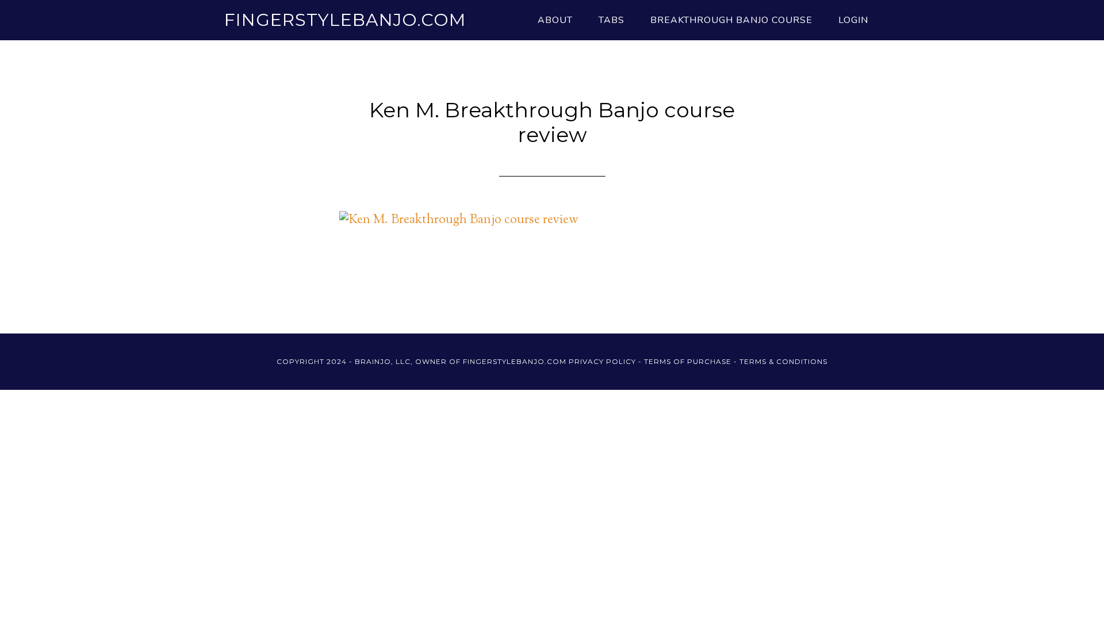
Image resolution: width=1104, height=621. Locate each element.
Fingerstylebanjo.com (345, 19)
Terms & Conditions (783, 361)
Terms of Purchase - (691, 361)
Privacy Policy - (606, 361)
